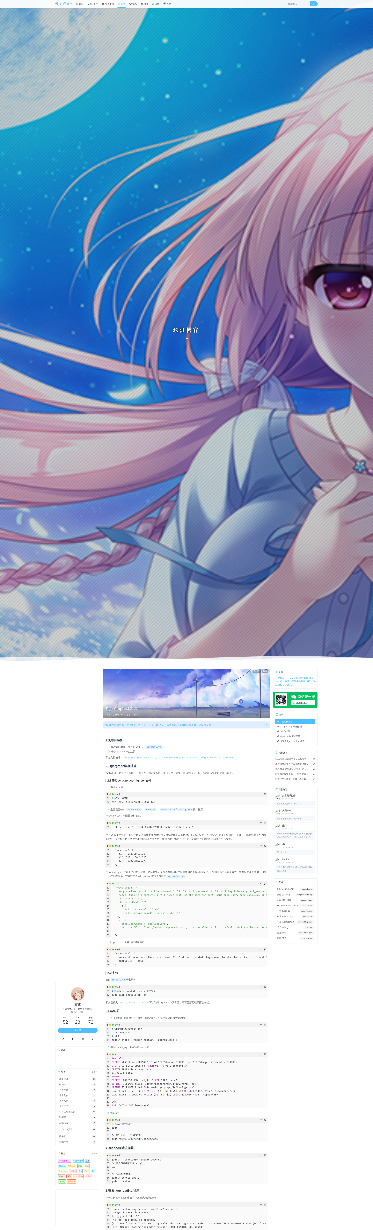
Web (87, 1171)
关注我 (77, 1030)
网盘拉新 (71, 1166)
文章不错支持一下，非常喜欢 (289, 803)
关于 (168, 3)
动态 (134, 3)
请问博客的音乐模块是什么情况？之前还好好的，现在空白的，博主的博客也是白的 (295, 835)
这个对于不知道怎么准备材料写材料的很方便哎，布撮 (295, 869)
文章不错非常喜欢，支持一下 (289, 818)
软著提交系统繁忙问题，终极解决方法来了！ (292, 779)
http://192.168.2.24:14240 (134, 1002)
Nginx (61, 1176)
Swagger (63, 1171)
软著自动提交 (65, 1160)
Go (93, 1171)
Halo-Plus (78, 1176)
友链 (157, 3)
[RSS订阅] (92, 1038)
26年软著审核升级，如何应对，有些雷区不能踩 (292, 769)
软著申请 (109, 3)
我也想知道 (281, 852)
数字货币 (71, 1181)
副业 (80, 1166)
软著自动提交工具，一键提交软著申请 (292, 774)
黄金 (87, 1166)
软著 (87, 1160)
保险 (69, 1176)
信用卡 (88, 1176)
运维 (265, 671)
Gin (80, 1171)
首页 (81, 3)
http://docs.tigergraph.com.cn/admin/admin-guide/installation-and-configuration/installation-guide (178, 757)
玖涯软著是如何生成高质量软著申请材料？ (292, 763)
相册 (146, 3)
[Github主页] (63, 1038)
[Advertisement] (78, 1208)
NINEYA (94, 3)
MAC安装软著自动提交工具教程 (290, 758)
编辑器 (73, 1171)
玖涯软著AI (78, 1160)
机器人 (62, 1166)
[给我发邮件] (83, 1038)
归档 (123, 3)
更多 (93, 1072)
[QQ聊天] (73, 1038)
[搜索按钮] (314, 3)
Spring (62, 1181)
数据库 (257, 671)
